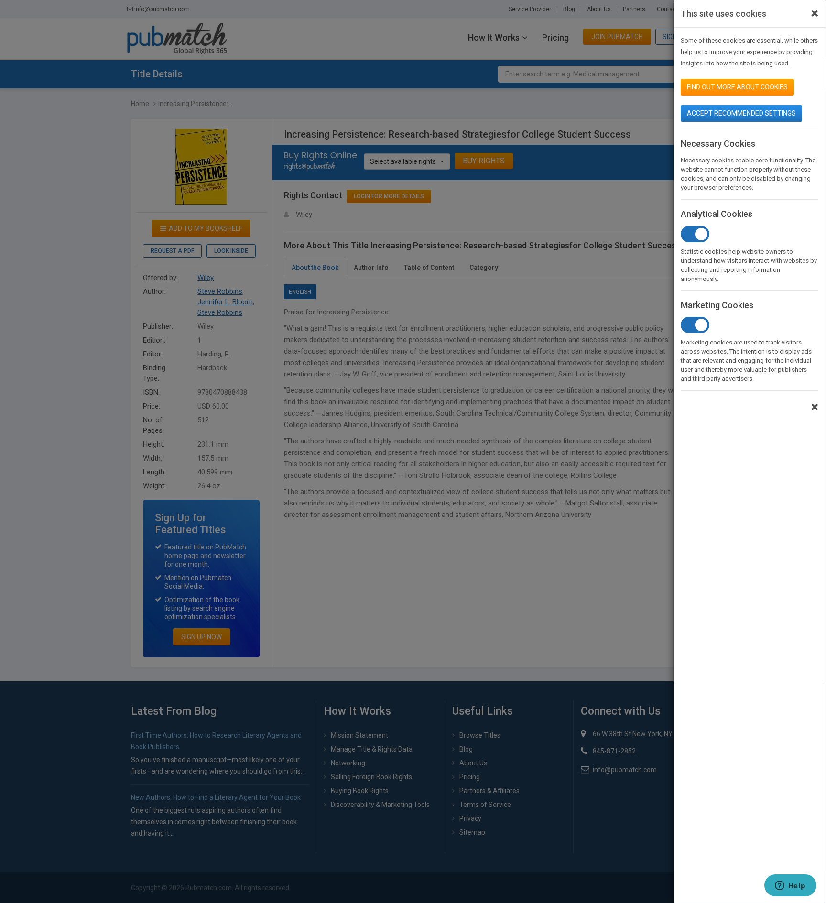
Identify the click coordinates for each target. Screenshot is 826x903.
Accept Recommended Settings (741, 113)
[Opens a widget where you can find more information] (790, 886)
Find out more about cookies (737, 87)
